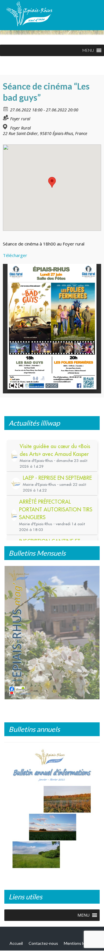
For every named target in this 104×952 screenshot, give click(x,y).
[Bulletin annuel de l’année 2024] (52, 809)
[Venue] (6, 127)
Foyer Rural (20, 128)
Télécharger (15, 255)
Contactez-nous (43, 946)
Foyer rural (20, 118)
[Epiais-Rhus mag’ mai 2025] (52, 632)
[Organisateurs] (6, 117)
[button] (88, 50)
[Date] (6, 108)
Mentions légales (79, 946)
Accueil (16, 946)
